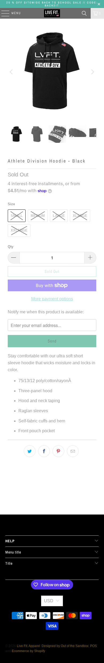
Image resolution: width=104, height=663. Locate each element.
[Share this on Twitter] (29, 451)
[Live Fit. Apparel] (52, 13)
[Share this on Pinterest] (58, 451)
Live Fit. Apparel (28, 646)
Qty (10, 247)
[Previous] (11, 72)
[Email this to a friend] (73, 451)
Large (59, 216)
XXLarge (19, 230)
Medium (38, 216)
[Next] (92, 72)
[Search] (84, 13)
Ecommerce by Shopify (28, 651)
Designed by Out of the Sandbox (65, 646)
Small (17, 216)
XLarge (80, 216)
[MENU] (2, 13)
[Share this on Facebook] (44, 451)
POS (93, 646)
